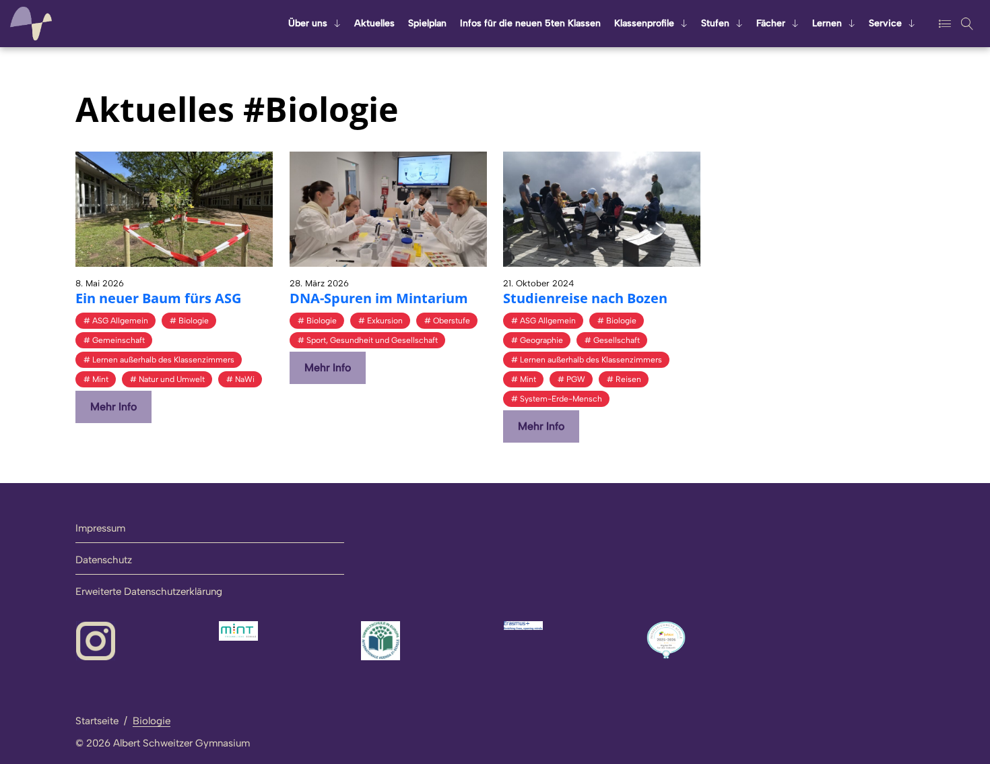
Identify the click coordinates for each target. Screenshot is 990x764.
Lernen (827, 23)
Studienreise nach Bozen (585, 298)
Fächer (770, 23)
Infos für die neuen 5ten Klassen (530, 23)
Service (885, 23)
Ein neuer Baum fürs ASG (158, 298)
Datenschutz (103, 560)
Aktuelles (374, 23)
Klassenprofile (644, 23)
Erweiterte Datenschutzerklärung (148, 591)
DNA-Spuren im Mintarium (379, 298)
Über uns (307, 23)
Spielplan (427, 23)
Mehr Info (113, 406)
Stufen (715, 23)
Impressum (100, 528)
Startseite (97, 721)
